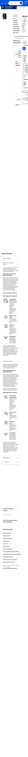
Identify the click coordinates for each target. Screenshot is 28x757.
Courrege (5, 543)
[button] (16, 63)
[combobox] (15, 3)
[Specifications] (18, 458)
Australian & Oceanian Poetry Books (11, 551)
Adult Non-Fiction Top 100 (9, 562)
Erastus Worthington (7, 538)
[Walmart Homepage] (6, 3)
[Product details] (18, 258)
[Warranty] (16, 462)
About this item (7, 254)
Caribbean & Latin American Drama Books (12, 554)
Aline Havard (6, 541)
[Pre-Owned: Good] (18, 361)
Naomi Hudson (6, 546)
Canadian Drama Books (8, 556)
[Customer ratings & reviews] (18, 509)
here (6, 292)
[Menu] (2, 3)
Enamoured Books (7, 533)
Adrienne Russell (6, 535)
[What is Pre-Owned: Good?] (18, 263)
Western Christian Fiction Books (10, 559)
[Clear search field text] (19, 3)
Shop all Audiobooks (7, 548)
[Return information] (23, 32)
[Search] (21, 3)
